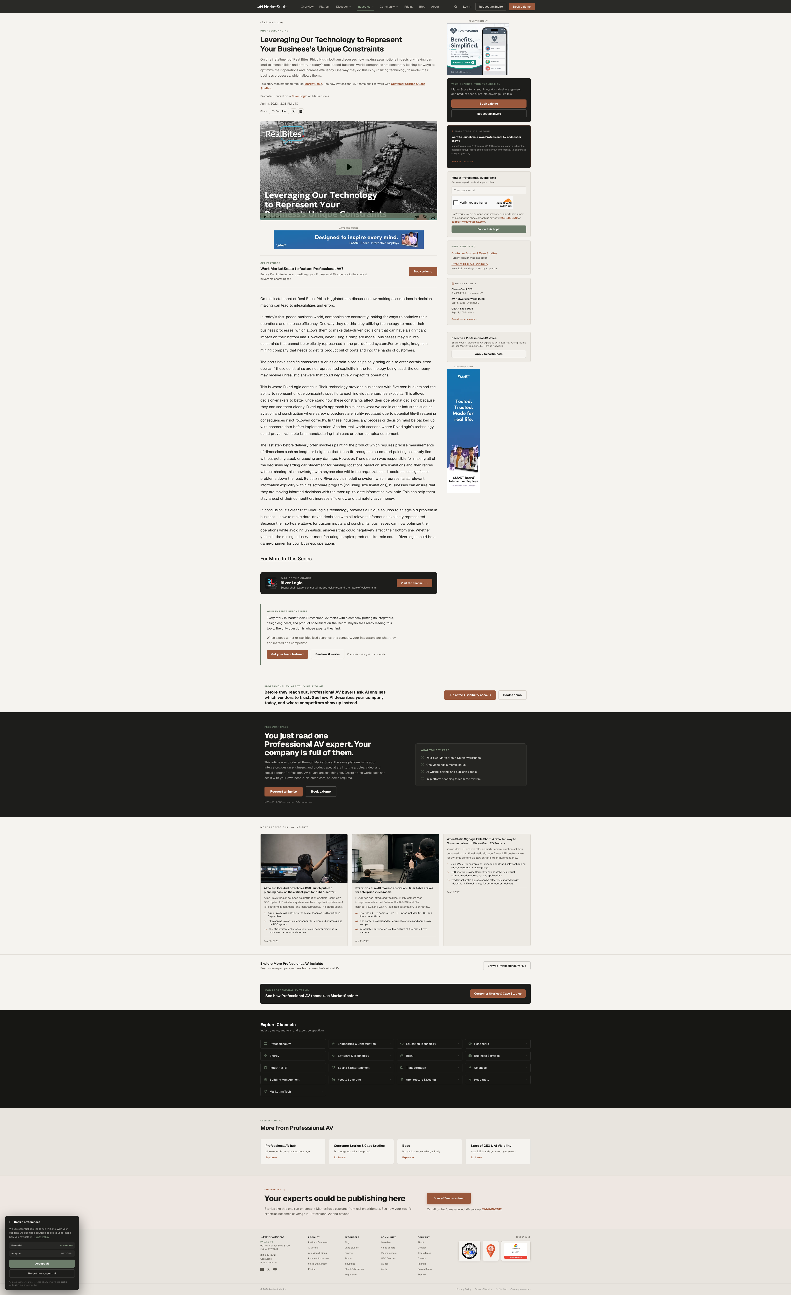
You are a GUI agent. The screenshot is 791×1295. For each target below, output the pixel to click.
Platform (324, 6)
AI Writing (313, 1247)
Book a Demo (425, 1269)
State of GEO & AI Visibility (470, 264)
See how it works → (462, 161)
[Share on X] (293, 111)
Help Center (351, 1274)
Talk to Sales (424, 1253)
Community (387, 6)
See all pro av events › (464, 319)
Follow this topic (488, 229)
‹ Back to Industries (271, 22)
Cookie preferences (520, 1289)
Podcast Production (318, 1258)
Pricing (408, 6)
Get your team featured (287, 654)
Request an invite (491, 6)
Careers (422, 1258)
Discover (342, 6)
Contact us (266, 1258)
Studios (349, 1258)
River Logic (299, 96)
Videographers (389, 1253)
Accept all (42, 1263)
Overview (307, 6)
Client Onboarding (354, 1269)
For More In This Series (286, 558)
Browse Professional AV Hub (507, 966)
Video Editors (388, 1247)
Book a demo (423, 271)
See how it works (327, 654)
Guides (384, 1263)
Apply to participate (489, 354)
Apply (384, 1269)
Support (422, 1274)
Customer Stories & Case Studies (474, 253)
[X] (268, 1269)
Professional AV (274, 30)
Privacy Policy (463, 1289)
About (435, 6)
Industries (363, 6)
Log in (467, 6)
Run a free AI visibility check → (470, 695)
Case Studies (352, 1247)
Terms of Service (483, 1289)
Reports (349, 1253)
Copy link (281, 111)
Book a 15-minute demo (449, 1198)
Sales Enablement (317, 1263)
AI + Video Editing (317, 1253)
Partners (422, 1263)
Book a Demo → (268, 1262)
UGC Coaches (388, 1258)
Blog (422, 6)
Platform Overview (318, 1242)
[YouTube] (275, 1269)
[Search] (455, 6)
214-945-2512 (509, 218)
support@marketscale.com (468, 221)
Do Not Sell (501, 1289)
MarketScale (313, 84)
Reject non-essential (42, 1273)
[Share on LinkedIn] (301, 111)
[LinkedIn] (262, 1269)
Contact (422, 1247)
